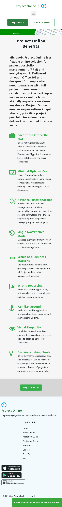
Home (26, 428)
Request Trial (31, 387)
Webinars (27, 445)
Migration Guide (30, 436)
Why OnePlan (29, 432)
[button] (33, 13)
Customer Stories (31, 441)
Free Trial (27, 454)
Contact (26, 449)
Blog (25, 458)
